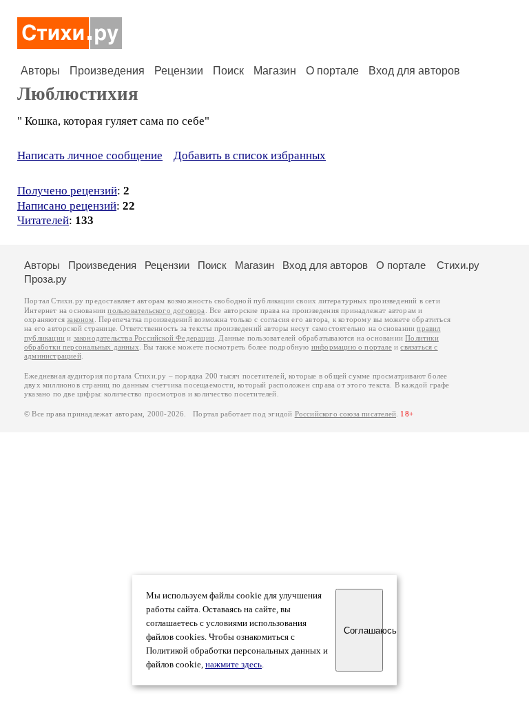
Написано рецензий (66, 205)
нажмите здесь (233, 664)
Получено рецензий (67, 190)
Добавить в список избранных (250, 155)
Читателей (43, 220)
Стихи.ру (458, 265)
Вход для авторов (414, 71)
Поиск (228, 71)
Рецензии (178, 71)
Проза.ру (45, 279)
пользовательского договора (156, 310)
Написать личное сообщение (90, 155)
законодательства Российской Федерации (144, 338)
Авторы (40, 71)
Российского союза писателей (345, 414)
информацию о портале (351, 347)
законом (80, 319)
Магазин (274, 71)
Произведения (107, 71)
